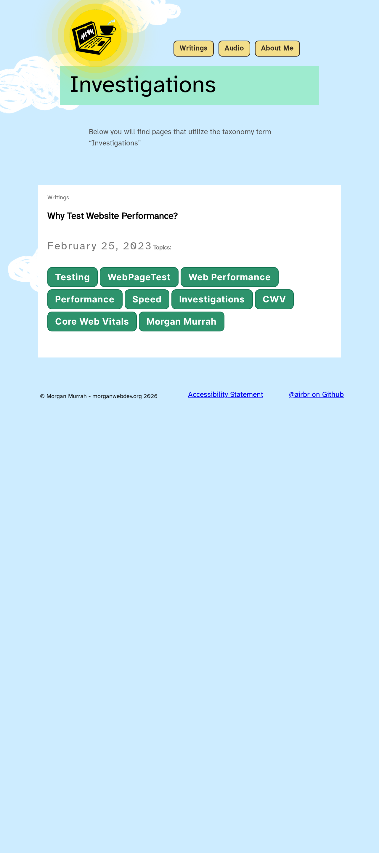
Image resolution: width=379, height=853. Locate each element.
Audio (234, 48)
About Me (277, 48)
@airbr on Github (316, 395)
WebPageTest (139, 277)
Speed (147, 299)
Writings (193, 48)
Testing (72, 277)
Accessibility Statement (225, 395)
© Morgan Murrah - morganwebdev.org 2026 (99, 396)
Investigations (212, 299)
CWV (274, 299)
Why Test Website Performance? (112, 216)
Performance (85, 299)
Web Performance (229, 277)
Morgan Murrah (182, 321)
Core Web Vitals (92, 321)
